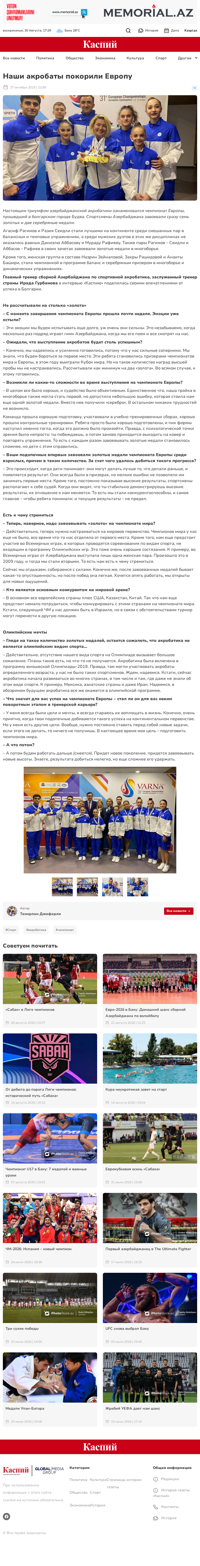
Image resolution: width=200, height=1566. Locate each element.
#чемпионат (65, 930)
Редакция (169, 1478)
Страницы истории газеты (124, 1483)
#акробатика (36, 930)
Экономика (105, 58)
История (151, 30)
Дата (175, 30)
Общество (75, 58)
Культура (135, 58)
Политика (45, 58)
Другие (184, 58)
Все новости (14, 58)
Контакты (169, 1506)
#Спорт (10, 930)
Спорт (161, 58)
